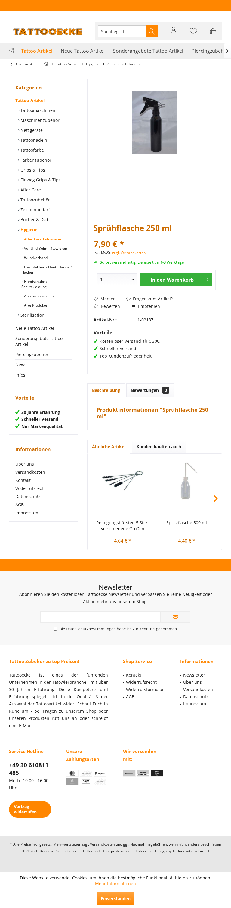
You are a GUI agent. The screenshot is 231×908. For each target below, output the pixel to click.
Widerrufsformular (145, 689)
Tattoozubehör (34, 200)
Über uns (24, 464)
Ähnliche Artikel (108, 446)
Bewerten (110, 306)
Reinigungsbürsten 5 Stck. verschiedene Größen (122, 525)
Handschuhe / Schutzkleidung (34, 284)
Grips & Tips (32, 170)
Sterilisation (32, 315)
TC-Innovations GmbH (190, 851)
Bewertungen (149, 390)
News (20, 364)
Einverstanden (116, 898)
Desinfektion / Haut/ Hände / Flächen (46, 270)
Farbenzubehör (35, 160)
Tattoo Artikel (30, 100)
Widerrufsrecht (30, 488)
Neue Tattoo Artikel (34, 328)
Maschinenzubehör (39, 120)
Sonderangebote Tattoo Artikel (39, 341)
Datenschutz (28, 496)
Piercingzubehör (31, 354)
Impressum (26, 513)
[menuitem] (213, 31)
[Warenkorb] (213, 34)
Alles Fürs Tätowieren (43, 239)
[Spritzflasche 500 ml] (187, 481)
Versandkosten (30, 472)
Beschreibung (106, 390)
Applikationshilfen (38, 296)
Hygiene (28, 229)
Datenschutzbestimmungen (91, 628)
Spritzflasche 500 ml (186, 522)
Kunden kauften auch (159, 446)
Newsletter (194, 675)
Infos (20, 375)
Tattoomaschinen (37, 110)
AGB (19, 504)
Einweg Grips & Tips (40, 180)
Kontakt (23, 480)
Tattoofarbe (31, 150)
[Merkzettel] (193, 34)
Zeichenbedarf (34, 209)
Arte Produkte (35, 305)
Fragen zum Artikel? (152, 299)
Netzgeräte (31, 130)
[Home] (11, 51)
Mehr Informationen (115, 883)
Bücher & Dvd (33, 219)
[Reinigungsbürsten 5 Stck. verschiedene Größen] (123, 481)
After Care (30, 190)
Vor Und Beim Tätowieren (45, 248)
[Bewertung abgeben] (155, 236)
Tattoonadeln (33, 140)
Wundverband (35, 257)
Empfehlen (148, 306)
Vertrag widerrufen (25, 809)
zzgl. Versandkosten (129, 252)
